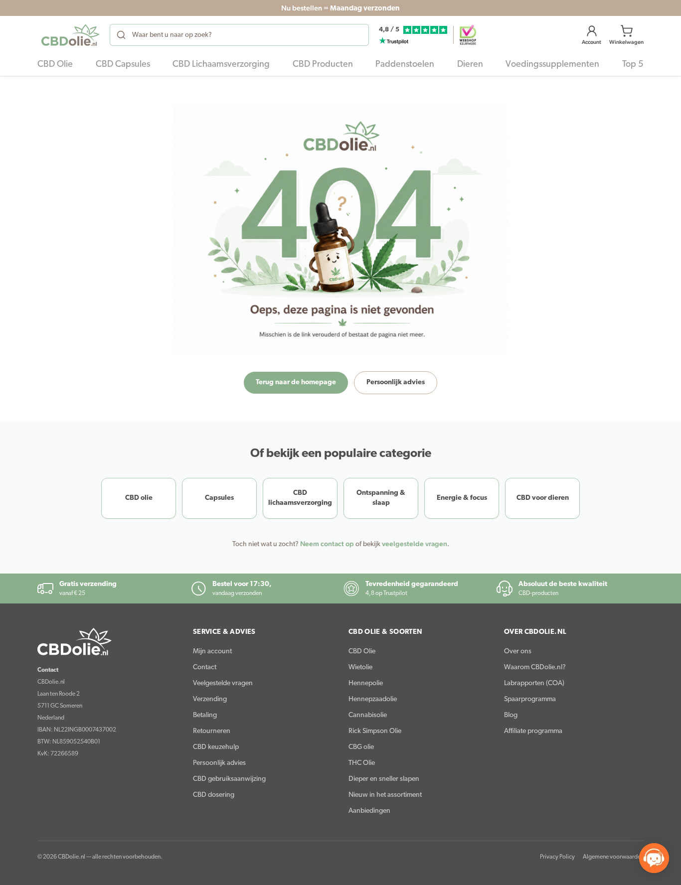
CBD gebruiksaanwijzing (229, 779)
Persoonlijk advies (395, 382)
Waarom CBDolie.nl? (535, 667)
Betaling (205, 715)
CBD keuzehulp (216, 747)
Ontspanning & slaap (380, 498)
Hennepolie (365, 683)
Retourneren (211, 731)
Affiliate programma (533, 731)
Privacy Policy (557, 857)
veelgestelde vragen (414, 544)
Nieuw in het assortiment (385, 795)
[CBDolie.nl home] (70, 35)
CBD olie (139, 498)
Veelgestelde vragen (223, 683)
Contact (204, 667)
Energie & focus (462, 498)
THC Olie (361, 763)
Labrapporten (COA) (534, 683)
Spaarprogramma (530, 699)
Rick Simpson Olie (374, 731)
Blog (510, 715)
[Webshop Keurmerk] (468, 35)
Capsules (219, 498)
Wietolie (360, 667)
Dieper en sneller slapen (383, 779)
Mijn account (212, 651)
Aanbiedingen (369, 811)
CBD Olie (361, 651)
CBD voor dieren (542, 498)
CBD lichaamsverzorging (300, 498)
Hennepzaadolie (372, 699)
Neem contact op (327, 544)
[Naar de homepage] (107, 641)
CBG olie (361, 747)
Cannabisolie (367, 715)
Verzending (210, 699)
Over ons (517, 651)
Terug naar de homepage (296, 382)
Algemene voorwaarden (613, 857)
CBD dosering (213, 795)
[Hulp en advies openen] (654, 858)
